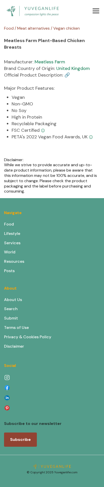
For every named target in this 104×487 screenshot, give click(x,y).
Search (11, 308)
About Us (13, 299)
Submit (11, 318)
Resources (14, 261)
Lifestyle (12, 233)
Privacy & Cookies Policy (27, 337)
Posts (9, 270)
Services (12, 243)
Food (9, 224)
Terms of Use (16, 327)
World (9, 252)
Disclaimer (14, 346)
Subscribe (20, 439)
